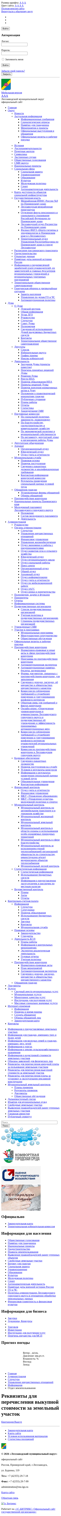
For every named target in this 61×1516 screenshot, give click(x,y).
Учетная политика (31, 959)
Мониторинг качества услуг (30, 997)
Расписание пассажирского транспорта (36, 250)
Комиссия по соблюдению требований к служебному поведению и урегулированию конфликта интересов (38, 695)
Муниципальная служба (27, 457)
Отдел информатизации (34, 577)
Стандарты (27, 936)
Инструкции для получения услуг (33, 1000)
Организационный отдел (35, 448)
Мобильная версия (11, 92)
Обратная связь (9, 1498)
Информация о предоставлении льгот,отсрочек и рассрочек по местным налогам (38, 883)
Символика (20, 154)
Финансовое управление (34, 539)
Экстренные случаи (25, 157)
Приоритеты (21, 597)
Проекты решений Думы (34, 384)
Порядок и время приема (28, 1012)
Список (25, 349)
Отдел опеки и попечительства (38, 591)
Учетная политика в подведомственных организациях (39, 616)
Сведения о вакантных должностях (33, 762)
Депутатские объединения (29, 443)
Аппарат (19, 446)
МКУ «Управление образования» (39, 796)
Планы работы (29, 402)
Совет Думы (28, 323)
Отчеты (25, 405)
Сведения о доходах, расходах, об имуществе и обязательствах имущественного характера (39, 685)
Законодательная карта (27, 1020)
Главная (12, 107)
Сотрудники (27, 909)
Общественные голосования (30, 160)
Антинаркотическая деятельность (39, 189)
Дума (11, 303)
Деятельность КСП (24, 939)
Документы (14, 985)
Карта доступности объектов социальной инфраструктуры (30, 193)
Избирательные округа (33, 352)
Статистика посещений (21, 1439)
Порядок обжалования (33, 912)
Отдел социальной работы (35, 562)
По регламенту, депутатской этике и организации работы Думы (40, 438)
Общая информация (32, 311)
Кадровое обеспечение (27, 758)
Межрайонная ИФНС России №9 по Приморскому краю (39, 202)
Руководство (28, 317)
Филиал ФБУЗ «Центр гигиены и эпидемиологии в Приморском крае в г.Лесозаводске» (39, 233)
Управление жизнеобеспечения (38, 542)
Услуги (12, 988)
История (19, 145)
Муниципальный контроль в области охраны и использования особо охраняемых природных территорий (39, 832)
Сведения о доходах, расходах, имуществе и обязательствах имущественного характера (38, 977)
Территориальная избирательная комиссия (31, 1226)
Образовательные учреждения (37, 781)
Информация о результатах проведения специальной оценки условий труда (39, 775)
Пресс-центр (28, 565)
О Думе (18, 306)
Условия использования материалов (28, 1436)
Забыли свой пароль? (13, 71)
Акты (24, 895)
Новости (19, 113)
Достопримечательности (28, 148)
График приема (29, 355)
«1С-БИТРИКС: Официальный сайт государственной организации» (28, 1510)
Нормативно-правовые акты (36, 965)
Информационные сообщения (37, 119)
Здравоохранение (30, 174)
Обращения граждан (25, 489)
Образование (28, 177)
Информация (21, 904)
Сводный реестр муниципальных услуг (36, 991)
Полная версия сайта (12, 8)
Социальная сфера (24, 168)
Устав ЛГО (27, 314)
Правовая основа (30, 460)
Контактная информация (34, 784)
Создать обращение (25, 1014)
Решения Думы (29, 376)
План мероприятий (31, 968)
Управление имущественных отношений (30, 1382)
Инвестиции (15, 1329)
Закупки (25, 921)
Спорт (24, 186)
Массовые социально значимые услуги (36, 1003)
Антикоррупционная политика (38, 300)
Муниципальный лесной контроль (40, 866)
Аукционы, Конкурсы (20, 1321)
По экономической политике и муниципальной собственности (38, 433)
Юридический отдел (32, 451)
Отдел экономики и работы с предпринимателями (37, 546)
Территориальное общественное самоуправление (32, 284)
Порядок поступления (33, 463)
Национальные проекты (27, 166)
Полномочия (28, 326)
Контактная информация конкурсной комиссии (34, 476)
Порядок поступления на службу (39, 766)
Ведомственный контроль (28, 889)
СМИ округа (21, 163)
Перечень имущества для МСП (25, 1335)
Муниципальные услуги (27, 994)
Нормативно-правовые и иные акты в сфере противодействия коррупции (38, 653)
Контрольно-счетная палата (23, 901)
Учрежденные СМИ (25, 626)
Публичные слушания (33, 399)
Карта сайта (14, 1433)
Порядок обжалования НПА (36, 381)
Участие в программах (26, 629)
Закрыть (7, 74)
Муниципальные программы (37, 632)
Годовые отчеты (30, 956)
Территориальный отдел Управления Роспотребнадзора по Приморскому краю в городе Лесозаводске (39, 243)
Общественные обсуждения (36, 638)
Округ (11, 110)
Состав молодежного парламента (39, 516)
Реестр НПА (28, 378)
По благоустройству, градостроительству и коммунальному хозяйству (35, 425)
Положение (27, 513)
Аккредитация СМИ (32, 411)
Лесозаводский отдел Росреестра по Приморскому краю (39, 226)
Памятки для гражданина (35, 125)
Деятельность (21, 361)
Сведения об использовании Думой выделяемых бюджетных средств (38, 332)
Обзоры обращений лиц (27, 1017)
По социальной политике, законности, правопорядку (35, 418)
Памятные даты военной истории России (31, 1287)
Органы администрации (27, 527)
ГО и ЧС (12, 1289)
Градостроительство (25, 253)
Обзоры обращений (32, 495)
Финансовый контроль (27, 787)
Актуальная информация (28, 116)
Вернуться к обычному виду (17, 11)
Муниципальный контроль (29, 804)
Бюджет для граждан (19, 1263)
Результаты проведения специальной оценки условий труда (37, 484)
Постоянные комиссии (27, 413)
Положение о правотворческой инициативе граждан (38, 395)
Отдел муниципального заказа (38, 559)
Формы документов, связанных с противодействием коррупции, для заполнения (40, 676)
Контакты (26, 338)
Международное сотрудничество (39, 635)
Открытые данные (24, 256)
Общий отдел (28, 571)
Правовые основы (24, 930)
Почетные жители (24, 151)
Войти (5, 28)
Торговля (13, 1327)
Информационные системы (29, 603)
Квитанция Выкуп (11, 1422)
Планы (24, 892)
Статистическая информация (30, 869)
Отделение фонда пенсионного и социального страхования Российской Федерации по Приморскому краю (39, 217)
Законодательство (31, 933)
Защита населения (31, 294)
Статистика (27, 408)
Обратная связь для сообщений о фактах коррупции (39, 704)
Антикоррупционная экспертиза (39, 664)
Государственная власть (27, 198)
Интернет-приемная (19, 1006)
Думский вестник (31, 308)
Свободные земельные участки (25, 1260)
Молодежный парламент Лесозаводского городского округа (33, 508)
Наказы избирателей (32, 358)
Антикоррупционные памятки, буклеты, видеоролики (38, 669)
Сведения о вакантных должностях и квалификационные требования (40, 469)
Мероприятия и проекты (34, 128)
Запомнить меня (14, 59)
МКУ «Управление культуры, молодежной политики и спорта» (39, 800)
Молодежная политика (33, 183)
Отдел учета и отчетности (35, 454)
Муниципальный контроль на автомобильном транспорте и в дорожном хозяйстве (38, 810)
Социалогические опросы (35, 122)
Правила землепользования (23, 1252)
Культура (26, 180)
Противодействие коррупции (30, 498)
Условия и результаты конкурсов (39, 769)
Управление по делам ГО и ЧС (38, 297)
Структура (27, 320)
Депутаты (19, 346)
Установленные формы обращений (40, 492)
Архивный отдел (30, 574)
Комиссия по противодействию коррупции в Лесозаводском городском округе (38, 752)
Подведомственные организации (32, 606)
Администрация (17, 521)
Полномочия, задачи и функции (32, 594)
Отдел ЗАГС (28, 589)
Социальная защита (32, 171)
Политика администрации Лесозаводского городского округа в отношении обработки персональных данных (32, 1295)
